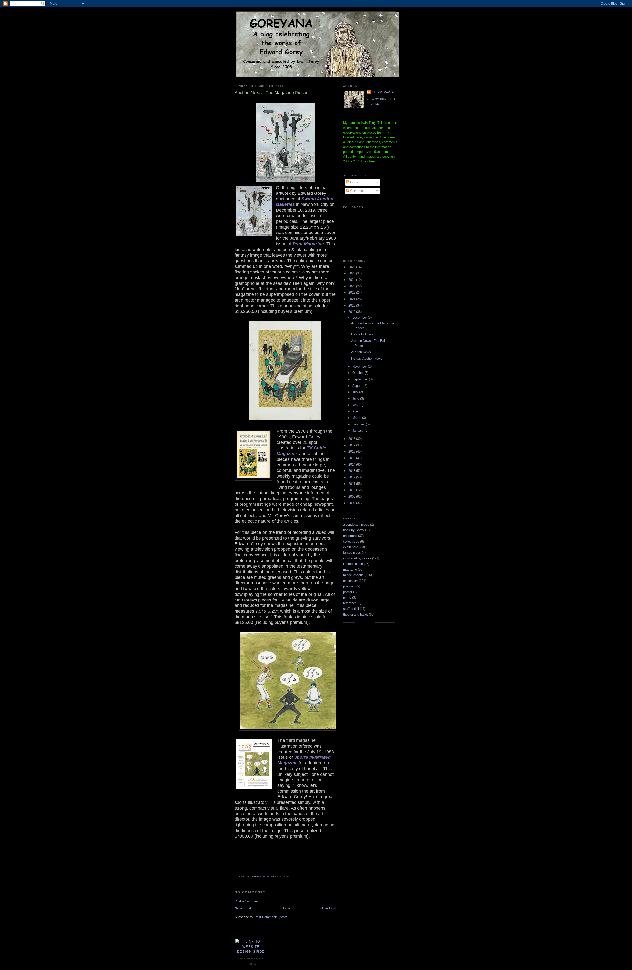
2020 (352, 305)
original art (350, 580)
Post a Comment (247, 901)
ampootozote (383, 91)
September (360, 379)
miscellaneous (353, 575)
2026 (352, 267)
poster (347, 592)
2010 (352, 490)
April (356, 411)
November (360, 366)
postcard (349, 586)
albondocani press (356, 524)
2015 (352, 458)
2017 (352, 445)
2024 (352, 280)
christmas (350, 536)
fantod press (352, 552)
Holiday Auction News (366, 358)
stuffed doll (351, 609)
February (359, 424)
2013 (352, 471)
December (360, 317)
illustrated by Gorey (357, 558)
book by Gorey (353, 530)
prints (347, 597)
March (357, 418)
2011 (352, 483)
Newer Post (243, 908)
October (358, 373)
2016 (352, 451)
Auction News (361, 352)
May (355, 405)
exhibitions (350, 547)
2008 (352, 503)
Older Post (328, 908)
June (356, 398)
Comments (357, 191)
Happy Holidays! (363, 334)
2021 (352, 299)
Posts (353, 182)
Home (286, 908)
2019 (352, 312)
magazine (350, 569)
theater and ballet (355, 614)
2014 (352, 464)
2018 (352, 439)
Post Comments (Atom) (271, 917)
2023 (352, 286)
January (358, 430)
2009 (352, 496)
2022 (352, 292)
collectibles (351, 541)
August (357, 386)
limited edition (353, 564)
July (355, 392)
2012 (352, 477)
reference (349, 603)
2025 (352, 273)
